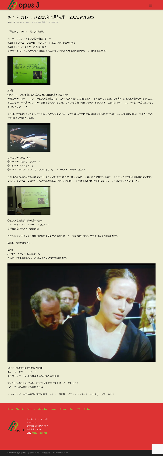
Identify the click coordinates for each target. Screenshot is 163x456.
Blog (72, 409)
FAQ (78, 409)
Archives (17, 22)
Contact (87, 409)
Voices (53, 409)
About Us (20, 409)
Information (42, 409)
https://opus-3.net (39, 433)
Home (9, 22)
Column (63, 409)
